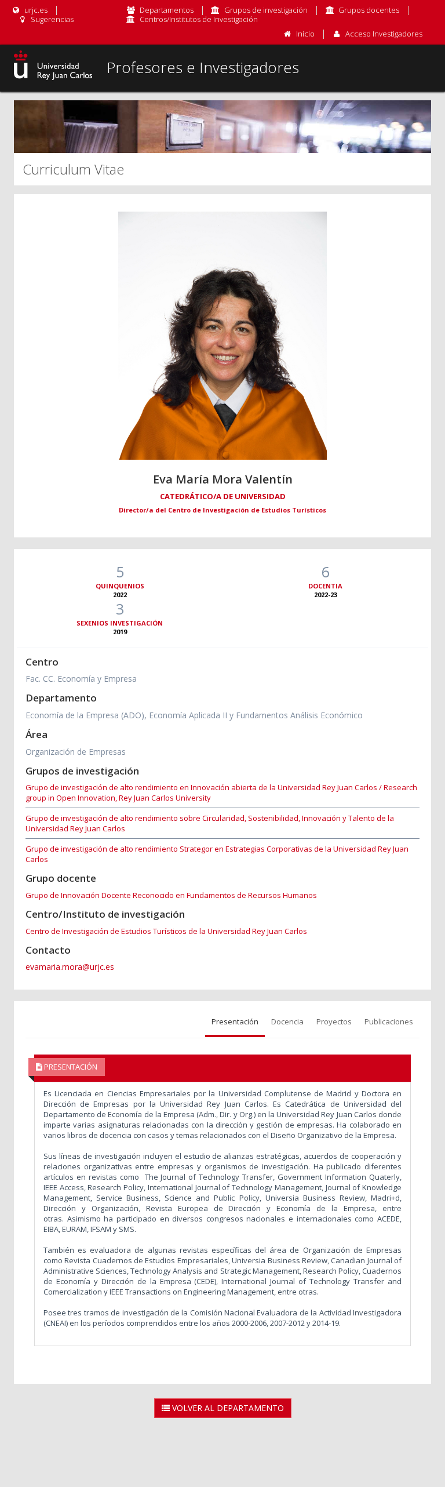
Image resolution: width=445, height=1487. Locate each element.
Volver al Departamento (227, 1407)
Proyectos (334, 1021)
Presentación (234, 1021)
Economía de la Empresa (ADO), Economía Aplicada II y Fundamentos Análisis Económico (194, 715)
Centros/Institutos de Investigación (199, 19)
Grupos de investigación (266, 10)
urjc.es (35, 10)
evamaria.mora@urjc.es (69, 966)
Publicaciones (388, 1021)
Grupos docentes (368, 10)
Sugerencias (51, 19)
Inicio (305, 33)
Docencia (287, 1021)
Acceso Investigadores (383, 33)
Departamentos (167, 10)
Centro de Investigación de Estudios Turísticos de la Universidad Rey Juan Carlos (166, 931)
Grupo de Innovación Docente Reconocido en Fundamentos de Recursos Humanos (171, 895)
